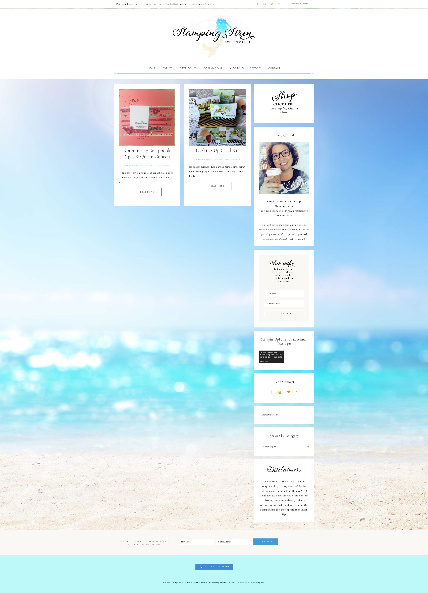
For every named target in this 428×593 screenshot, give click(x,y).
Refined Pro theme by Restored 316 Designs (219, 582)
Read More (147, 192)
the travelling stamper (157, 165)
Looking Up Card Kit (217, 150)
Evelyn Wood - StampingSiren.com (214, 36)
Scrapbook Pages (133, 165)
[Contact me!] (284, 168)
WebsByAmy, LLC (257, 582)
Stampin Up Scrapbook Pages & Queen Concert (147, 153)
